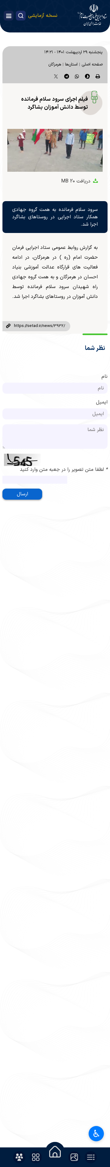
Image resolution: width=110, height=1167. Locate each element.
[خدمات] (36, 1157)
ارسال (22, 494)
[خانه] (55, 1151)
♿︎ (96, 1133)
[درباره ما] (19, 1157)
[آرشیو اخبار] (91, 1157)
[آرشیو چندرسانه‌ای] (74, 1157)
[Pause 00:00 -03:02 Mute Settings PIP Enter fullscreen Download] (55, 150)
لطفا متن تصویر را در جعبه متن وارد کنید (64, 469)
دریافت (76, 181)
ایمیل (102, 402)
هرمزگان (54, 64)
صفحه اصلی (92, 64)
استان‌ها (71, 64)
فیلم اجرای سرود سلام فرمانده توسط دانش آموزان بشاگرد (54, 103)
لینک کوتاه (8, 326)
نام (104, 376)
